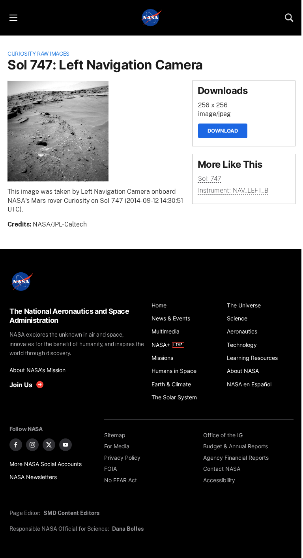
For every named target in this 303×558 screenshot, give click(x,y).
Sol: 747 (209, 178)
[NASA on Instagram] (32, 444)
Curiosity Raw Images (38, 53)
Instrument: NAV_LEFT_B (233, 190)
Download (223, 130)
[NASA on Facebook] (15, 444)
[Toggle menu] (13, 17)
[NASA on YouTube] (65, 444)
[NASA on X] (49, 444)
